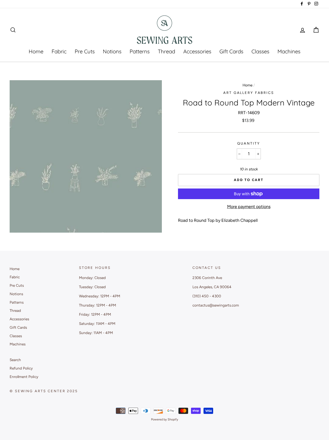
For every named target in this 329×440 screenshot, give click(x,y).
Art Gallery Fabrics (248, 93)
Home (36, 51)
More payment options (248, 206)
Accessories (197, 51)
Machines (288, 51)
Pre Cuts (85, 51)
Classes (260, 51)
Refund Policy (21, 368)
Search (15, 359)
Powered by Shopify (164, 419)
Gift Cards (231, 51)
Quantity (248, 143)
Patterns (140, 51)
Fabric (59, 51)
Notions (112, 51)
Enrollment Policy (24, 376)
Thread (166, 51)
